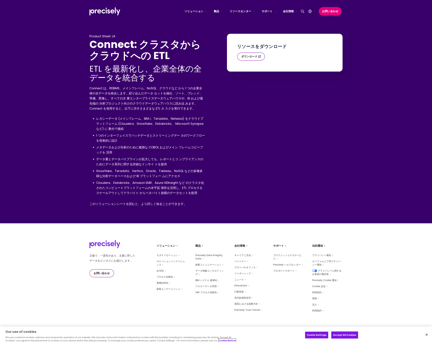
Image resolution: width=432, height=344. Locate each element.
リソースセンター (240, 11)
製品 (216, 11)
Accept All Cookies (344, 335)
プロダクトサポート (283, 270)
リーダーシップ (242, 273)
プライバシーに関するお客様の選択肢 (326, 272)
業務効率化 (162, 283)
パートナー (240, 261)
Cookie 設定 (319, 286)
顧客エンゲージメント (168, 289)
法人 (314, 304)
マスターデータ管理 (206, 286)
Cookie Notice (227, 340)
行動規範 (239, 291)
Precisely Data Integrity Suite (209, 257)
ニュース (239, 279)
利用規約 (317, 292)
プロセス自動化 (165, 277)
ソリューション (193, 11)
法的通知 (317, 246)
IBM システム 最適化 (206, 280)
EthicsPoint (240, 285)
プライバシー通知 (321, 255)
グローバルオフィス (245, 267)
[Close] (426, 334)
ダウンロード (249, 56)
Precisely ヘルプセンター (287, 264)
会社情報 (288, 11)
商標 (314, 298)
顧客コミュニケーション (208, 264)
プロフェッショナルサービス (287, 257)
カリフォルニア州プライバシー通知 (326, 263)
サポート (267, 11)
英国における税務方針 (246, 304)
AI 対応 (160, 270)
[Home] (104, 11)
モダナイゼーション (167, 255)
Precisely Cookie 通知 (324, 280)
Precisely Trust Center (247, 310)
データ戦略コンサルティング (209, 272)
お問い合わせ (330, 11)
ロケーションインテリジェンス (171, 263)
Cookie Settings (317, 335)
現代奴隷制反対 (242, 297)
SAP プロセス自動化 (206, 292)
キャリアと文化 (242, 255)
